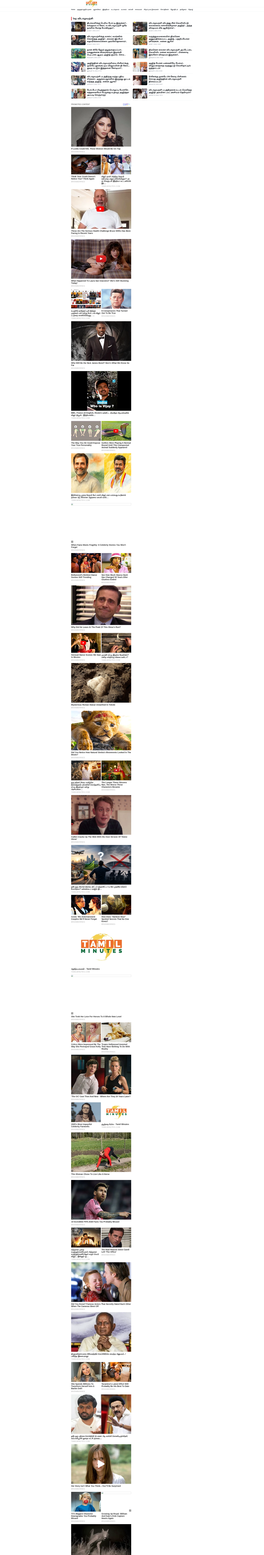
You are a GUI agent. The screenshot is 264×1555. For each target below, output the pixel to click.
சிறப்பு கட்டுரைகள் (151, 9)
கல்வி (130, 9)
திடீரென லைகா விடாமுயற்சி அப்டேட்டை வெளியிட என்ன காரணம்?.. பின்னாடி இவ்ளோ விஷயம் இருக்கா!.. (170, 52)
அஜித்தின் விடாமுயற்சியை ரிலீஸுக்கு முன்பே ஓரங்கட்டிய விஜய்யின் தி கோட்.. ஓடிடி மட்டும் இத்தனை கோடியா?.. (108, 65)
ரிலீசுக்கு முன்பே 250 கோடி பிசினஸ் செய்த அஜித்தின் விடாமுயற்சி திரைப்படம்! (167, 79)
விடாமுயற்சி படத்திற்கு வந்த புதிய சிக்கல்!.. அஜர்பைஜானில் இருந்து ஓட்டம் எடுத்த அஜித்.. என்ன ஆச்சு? (108, 79)
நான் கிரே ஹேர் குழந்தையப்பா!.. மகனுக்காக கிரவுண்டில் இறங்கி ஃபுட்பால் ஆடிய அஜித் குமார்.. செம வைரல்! (105, 54)
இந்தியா (106, 9)
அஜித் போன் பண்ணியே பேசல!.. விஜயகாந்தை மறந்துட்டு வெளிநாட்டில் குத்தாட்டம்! (170, 65)
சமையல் (138, 9)
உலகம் (124, 9)
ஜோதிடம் (174, 9)
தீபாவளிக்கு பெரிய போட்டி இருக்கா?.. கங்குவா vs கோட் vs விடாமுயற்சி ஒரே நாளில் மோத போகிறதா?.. (107, 25)
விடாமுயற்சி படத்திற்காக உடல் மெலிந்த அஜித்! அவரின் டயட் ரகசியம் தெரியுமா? (170, 91)
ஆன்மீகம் (97, 9)
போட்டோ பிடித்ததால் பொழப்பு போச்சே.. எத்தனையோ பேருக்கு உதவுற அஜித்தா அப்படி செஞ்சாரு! (108, 92)
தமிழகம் (183, 9)
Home (73, 9)
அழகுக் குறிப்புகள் (84, 9)
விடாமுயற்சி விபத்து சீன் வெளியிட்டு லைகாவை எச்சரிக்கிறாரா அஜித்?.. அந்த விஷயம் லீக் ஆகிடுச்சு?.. (170, 25)
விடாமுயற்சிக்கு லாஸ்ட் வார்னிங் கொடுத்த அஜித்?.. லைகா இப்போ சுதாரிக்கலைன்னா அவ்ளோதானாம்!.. (107, 39)
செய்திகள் (164, 9)
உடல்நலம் (115, 9)
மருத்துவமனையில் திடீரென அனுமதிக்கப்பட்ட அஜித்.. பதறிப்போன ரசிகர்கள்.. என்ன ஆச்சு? (169, 39)
